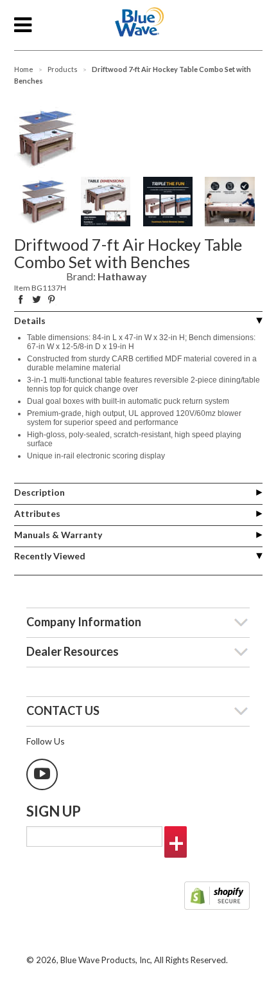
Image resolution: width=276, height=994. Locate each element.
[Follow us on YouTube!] (42, 774)
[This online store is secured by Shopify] (217, 896)
